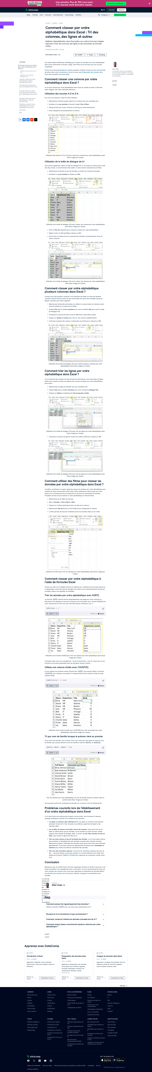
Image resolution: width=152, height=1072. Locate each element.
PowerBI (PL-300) (112, 1033)
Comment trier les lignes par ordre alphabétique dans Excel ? (28, 86)
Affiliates (29, 1003)
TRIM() (65, 855)
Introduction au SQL (53, 1024)
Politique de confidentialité (33, 1065)
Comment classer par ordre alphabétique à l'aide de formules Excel (27, 100)
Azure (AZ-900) (111, 1035)
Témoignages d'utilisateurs (95, 1009)
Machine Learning (32, 1024)
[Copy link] (20, 119)
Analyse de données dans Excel (109, 956)
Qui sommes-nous (32, 995)
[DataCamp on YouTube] (45, 1061)
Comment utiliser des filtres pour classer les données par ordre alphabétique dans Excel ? (28, 93)
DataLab (49, 1011)
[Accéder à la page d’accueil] (32, 10)
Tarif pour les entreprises (74, 997)
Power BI (110, 1006)
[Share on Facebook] (28, 119)
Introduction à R (52, 1027)
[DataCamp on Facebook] (28, 1061)
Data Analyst (111, 1022)
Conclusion (22, 110)
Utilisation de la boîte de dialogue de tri (26, 75)
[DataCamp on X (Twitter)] (34, 1061)
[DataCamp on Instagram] (51, 1061)
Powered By (94, 613)
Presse (29, 997)
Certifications (51, 1003)
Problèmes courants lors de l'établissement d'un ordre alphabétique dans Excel (27, 105)
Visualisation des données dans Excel (57, 873)
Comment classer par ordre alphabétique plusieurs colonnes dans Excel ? (27, 81)
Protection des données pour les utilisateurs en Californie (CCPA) (70, 1065)
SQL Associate (111, 1024)
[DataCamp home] (39, 1056)
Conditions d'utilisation (32, 1069)
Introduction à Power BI (54, 1030)
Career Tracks (51, 995)
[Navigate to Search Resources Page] (99, 14)
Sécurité (98, 1065)
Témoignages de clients (74, 1007)
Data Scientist (111, 1027)
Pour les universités (93, 1012)
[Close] (149, 4)
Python (109, 995)
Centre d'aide (31, 1008)
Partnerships (31, 1006)
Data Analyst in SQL (93, 1022)
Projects (49, 1006)
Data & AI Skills (71, 995)
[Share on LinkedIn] (24, 119)
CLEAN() (72, 855)
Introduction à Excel (65, 72)
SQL (108, 1000)
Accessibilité (91, 1065)
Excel (61, 23)
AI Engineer (110, 1030)
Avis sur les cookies (47, 1065)
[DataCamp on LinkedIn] (40, 1061)
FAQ (20, 112)
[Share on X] (35, 119)
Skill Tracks (50, 997)
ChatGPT (110, 1011)
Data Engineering (32, 1027)
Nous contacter (31, 1011)
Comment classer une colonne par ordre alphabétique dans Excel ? (28, 67)
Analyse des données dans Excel (60, 871)
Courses (49, 1000)
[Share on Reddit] (31, 119)
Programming (31, 1030)
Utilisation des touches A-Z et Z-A (28, 71)
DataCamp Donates (93, 1014)
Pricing (89, 995)
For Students (91, 997)
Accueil (48, 23)
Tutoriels (54, 23)
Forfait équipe (71, 1000)
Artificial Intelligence (113, 1003)
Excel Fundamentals (79, 661)
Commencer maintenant (115, 3)
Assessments (51, 1008)
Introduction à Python (53, 1022)
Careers (29, 1000)
